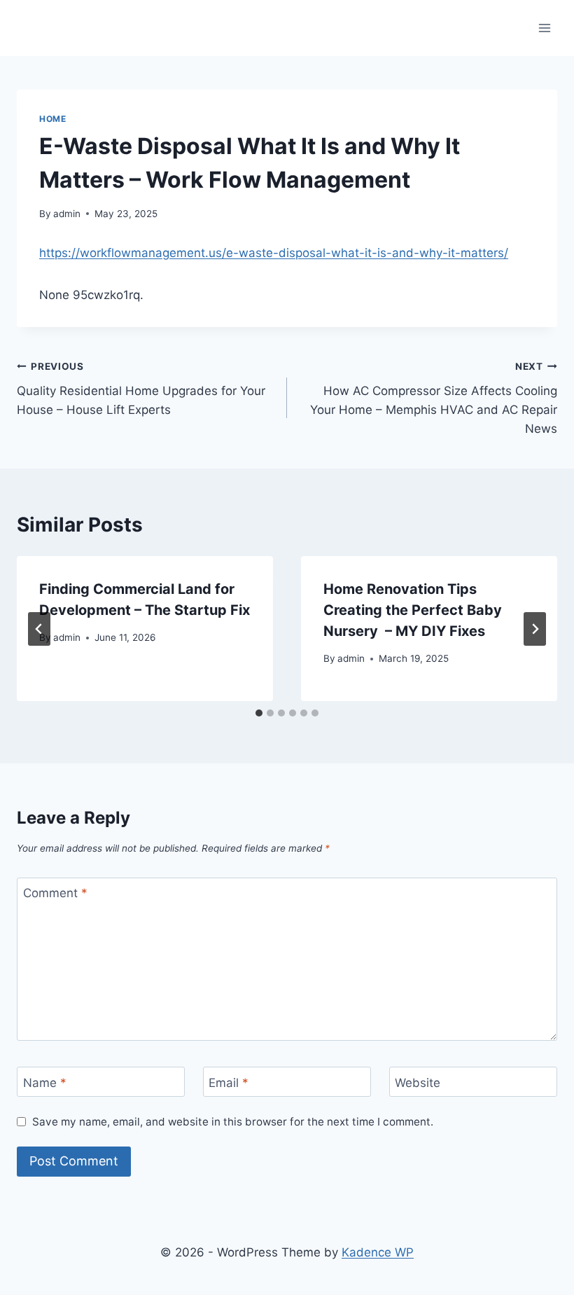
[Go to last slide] (39, 629)
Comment (55, 893)
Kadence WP (378, 1252)
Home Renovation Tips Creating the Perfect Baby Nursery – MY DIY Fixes (412, 610)
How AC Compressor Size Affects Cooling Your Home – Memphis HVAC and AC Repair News (433, 398)
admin (66, 213)
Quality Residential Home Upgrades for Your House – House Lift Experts (141, 389)
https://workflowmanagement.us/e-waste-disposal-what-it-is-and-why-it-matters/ (273, 253)
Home (52, 118)
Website (417, 1082)
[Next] (535, 629)
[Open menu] (544, 28)
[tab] (258, 712)
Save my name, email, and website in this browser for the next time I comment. (232, 1121)
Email (228, 1082)
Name (44, 1082)
